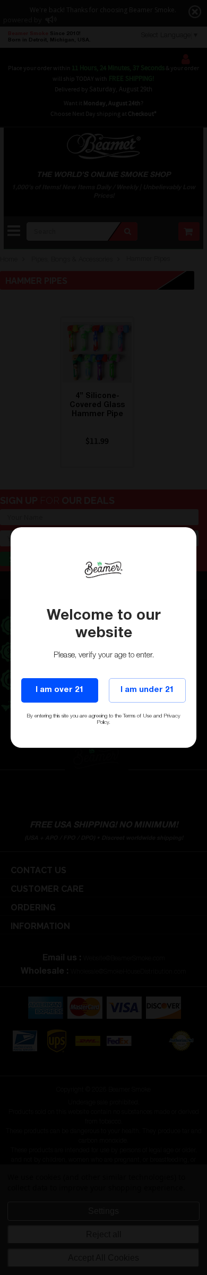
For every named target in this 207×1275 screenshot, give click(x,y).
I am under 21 (147, 690)
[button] (206, 1270)
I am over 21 (59, 690)
